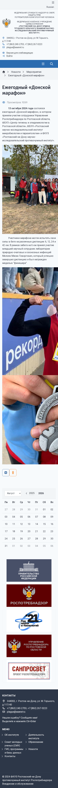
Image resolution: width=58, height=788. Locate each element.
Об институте (12, 734)
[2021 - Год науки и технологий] (29, 621)
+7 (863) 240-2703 (15, 44)
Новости (33, 749)
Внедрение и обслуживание (17, 783)
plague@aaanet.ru (15, 47)
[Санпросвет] (29, 671)
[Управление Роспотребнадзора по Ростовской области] (29, 646)
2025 (32, 493)
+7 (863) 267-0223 (33, 44)
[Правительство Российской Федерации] (29, 570)
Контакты (10, 756)
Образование (35, 742)
